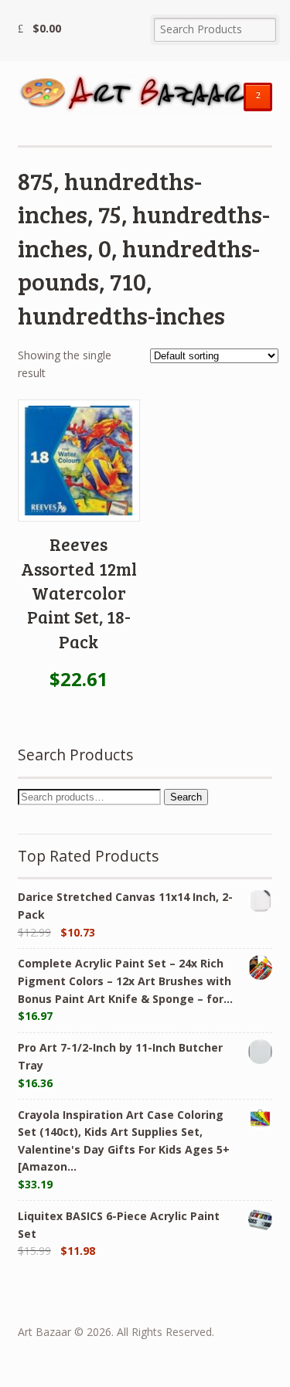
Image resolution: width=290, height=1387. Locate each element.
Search (186, 797)
